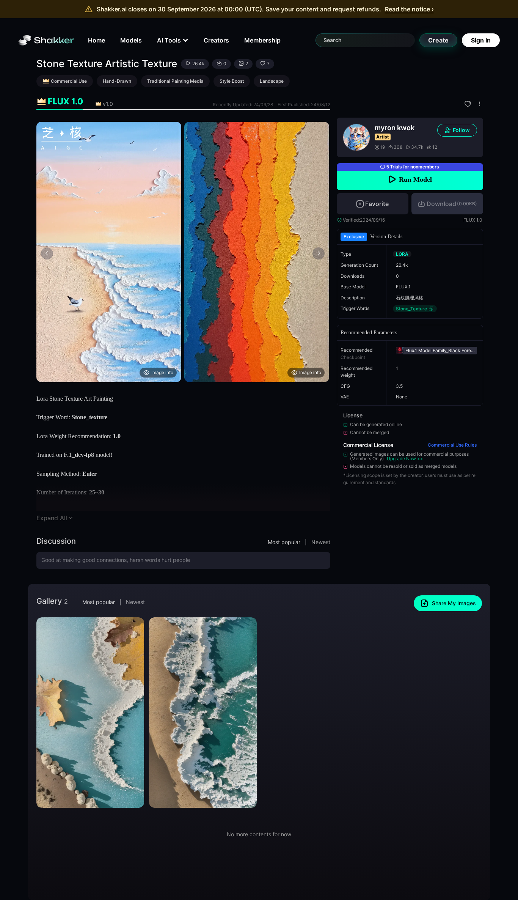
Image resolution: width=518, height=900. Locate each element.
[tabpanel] (183, 252)
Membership (262, 40)
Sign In (481, 40)
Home (96, 40)
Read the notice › (409, 9)
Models (131, 40)
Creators (216, 40)
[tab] (59, 101)
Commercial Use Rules (452, 445)
